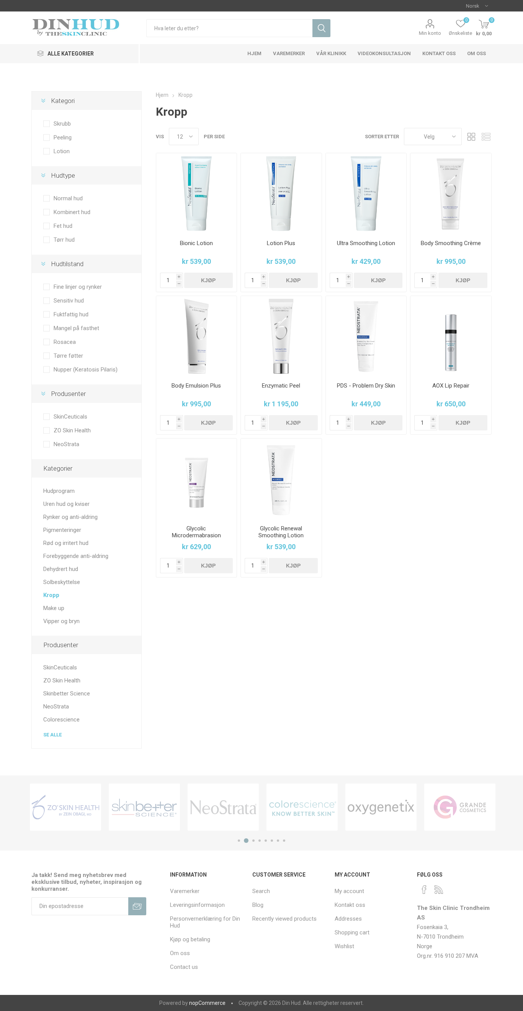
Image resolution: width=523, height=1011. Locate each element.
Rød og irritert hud (65, 543)
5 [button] (266, 840)
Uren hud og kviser (66, 504)
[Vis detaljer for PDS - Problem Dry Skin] (366, 336)
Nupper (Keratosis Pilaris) (86, 369)
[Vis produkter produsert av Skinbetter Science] (144, 807)
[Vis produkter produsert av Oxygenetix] (381, 807)
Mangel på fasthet (76, 328)
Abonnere (137, 906)
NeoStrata (66, 444)
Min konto (430, 33)
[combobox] (229, 28)
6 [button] (272, 840)
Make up (53, 608)
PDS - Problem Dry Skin (366, 385)
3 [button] (253, 840)
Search (261, 891)
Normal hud (68, 198)
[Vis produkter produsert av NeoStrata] (223, 807)
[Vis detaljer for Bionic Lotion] (196, 193)
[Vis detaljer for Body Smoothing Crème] (450, 193)
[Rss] (439, 889)
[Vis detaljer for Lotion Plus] (281, 193)
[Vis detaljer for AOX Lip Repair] (450, 336)
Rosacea (65, 342)
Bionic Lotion (196, 243)
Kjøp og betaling (190, 939)
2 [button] (246, 840)
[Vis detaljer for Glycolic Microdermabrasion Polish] (196, 478)
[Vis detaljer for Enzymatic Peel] (281, 336)
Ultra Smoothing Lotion (366, 243)
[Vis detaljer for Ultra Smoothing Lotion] (366, 193)
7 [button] (278, 840)
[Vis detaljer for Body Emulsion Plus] (196, 336)
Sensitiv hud (69, 300)
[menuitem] (207, 891)
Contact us (184, 967)
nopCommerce (207, 1003)
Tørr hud (64, 239)
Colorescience (61, 719)
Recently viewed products (284, 918)
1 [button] (239, 840)
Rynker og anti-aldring (70, 517)
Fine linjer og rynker (78, 286)
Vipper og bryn (61, 621)
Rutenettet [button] (471, 136)
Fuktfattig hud (71, 314)
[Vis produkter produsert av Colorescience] (302, 807)
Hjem (162, 95)
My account (349, 891)
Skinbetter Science (66, 693)
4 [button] (259, 840)
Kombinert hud (72, 212)
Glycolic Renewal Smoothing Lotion (281, 532)
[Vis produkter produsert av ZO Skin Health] (65, 807)
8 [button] (284, 840)
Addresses (348, 918)
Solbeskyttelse (61, 582)
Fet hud (63, 225)
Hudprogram (59, 491)
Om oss (180, 953)
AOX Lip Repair (450, 385)
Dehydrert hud (60, 569)
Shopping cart (352, 932)
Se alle (52, 735)
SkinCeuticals (70, 416)
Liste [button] (486, 136)
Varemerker (184, 891)
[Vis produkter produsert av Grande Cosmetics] (459, 807)
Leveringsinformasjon (197, 904)
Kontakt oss (350, 904)
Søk (321, 28)
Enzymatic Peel (281, 385)
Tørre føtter (68, 355)
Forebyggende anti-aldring (75, 556)
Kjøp (208, 280)
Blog (257, 904)
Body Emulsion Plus (196, 385)
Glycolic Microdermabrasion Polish (196, 535)
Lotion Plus (281, 243)
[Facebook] (424, 889)
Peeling (63, 137)
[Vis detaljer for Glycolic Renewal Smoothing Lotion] (281, 478)
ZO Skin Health (72, 430)
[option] (65, 807)
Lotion (62, 151)
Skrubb (62, 123)
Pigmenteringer (62, 530)
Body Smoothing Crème (451, 243)
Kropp (51, 595)
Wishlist (344, 946)
